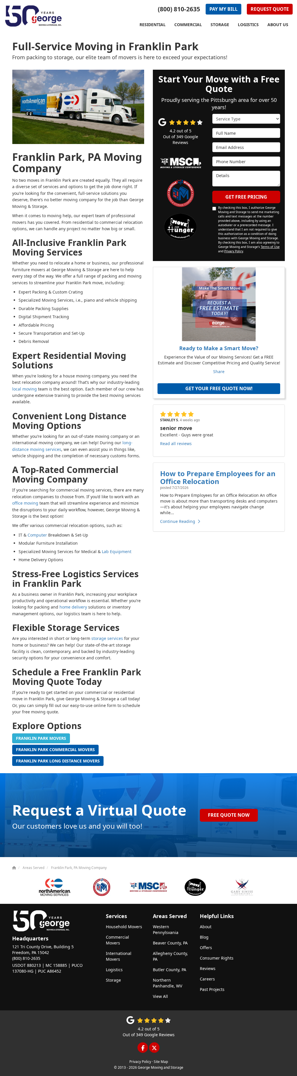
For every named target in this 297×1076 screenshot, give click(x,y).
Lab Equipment (116, 551)
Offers (206, 947)
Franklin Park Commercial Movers (55, 749)
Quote (270, 9)
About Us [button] (277, 24)
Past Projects (212, 989)
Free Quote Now (228, 815)
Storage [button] (220, 24)
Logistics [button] (248, 24)
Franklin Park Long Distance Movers (58, 761)
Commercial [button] (188, 24)
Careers (207, 979)
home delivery (73, 607)
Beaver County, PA (170, 943)
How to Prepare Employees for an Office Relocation (218, 477)
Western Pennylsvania (165, 929)
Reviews (207, 968)
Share (218, 371)
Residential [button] (153, 24)
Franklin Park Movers (41, 738)
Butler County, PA (169, 969)
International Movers (118, 956)
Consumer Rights (216, 958)
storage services (107, 638)
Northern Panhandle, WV (167, 983)
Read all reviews (176, 443)
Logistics (114, 969)
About (205, 926)
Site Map (161, 1061)
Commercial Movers (117, 940)
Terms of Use (270, 247)
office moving (25, 503)
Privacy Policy (233, 251)
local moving (24, 389)
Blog (204, 937)
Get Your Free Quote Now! (219, 388)
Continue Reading (177, 521)
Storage (113, 980)
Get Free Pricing (246, 197)
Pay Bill (223, 9)
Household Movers (124, 926)
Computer (37, 535)
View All (160, 996)
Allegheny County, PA (170, 956)
